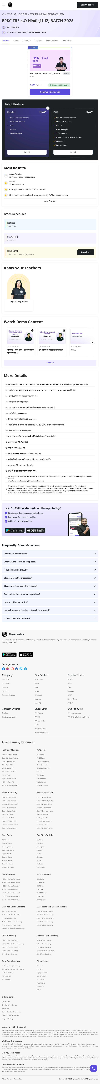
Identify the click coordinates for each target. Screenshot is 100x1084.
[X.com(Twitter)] (21, 668)
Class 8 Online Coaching (45, 925)
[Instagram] (7, 668)
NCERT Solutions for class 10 (11, 893)
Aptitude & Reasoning (44, 807)
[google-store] (9, 654)
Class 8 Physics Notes (9, 807)
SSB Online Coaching (44, 947)
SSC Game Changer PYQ (10, 785)
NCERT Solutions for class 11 (11, 896)
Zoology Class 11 (42, 818)
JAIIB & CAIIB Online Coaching (12, 922)
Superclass (5, 1008)
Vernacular (40, 986)
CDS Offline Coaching (44, 954)
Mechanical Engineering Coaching (13, 969)
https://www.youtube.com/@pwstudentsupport (26, 481)
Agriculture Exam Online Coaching (13, 929)
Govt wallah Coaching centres (11, 1012)
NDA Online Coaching (44, 940)
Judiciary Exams (7, 860)
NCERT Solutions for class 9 (11, 889)
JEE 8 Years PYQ (7, 765)
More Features (50, 201)
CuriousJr (40, 857)
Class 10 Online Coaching (45, 918)
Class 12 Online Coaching (45, 911)
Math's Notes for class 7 (9, 801)
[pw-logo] (4, 634)
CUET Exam (40, 889)
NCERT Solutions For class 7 (11, 882)
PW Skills (40, 843)
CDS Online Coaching (44, 944)
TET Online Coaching (9, 918)
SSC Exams (5, 840)
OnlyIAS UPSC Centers (9, 1005)
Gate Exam (40, 879)
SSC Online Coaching (9, 911)
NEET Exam (40, 886)
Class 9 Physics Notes (9, 821)
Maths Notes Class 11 (43, 814)
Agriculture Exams (8, 867)
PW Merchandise (42, 785)
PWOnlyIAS (40, 847)
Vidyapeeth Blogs (8, 1019)
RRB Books (40, 772)
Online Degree (41, 976)
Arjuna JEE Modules (8, 761)
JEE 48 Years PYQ (7, 768)
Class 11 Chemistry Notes (45, 811)
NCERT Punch (6, 775)
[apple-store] (26, 654)
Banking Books (41, 779)
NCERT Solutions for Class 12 (11, 900)
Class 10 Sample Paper (9, 755)
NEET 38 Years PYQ (8, 782)
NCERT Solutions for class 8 (11, 886)
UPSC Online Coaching (9, 940)
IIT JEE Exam (41, 882)
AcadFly (39, 860)
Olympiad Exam (42, 973)
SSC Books (40, 775)
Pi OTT (39, 990)
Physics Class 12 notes (44, 821)
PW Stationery (41, 782)
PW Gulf (39, 850)
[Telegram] (25, 668)
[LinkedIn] (16, 668)
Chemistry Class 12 (43, 825)
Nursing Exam (41, 900)
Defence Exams (7, 857)
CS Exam (39, 969)
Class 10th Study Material (10, 758)
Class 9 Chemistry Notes (10, 825)
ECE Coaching (6, 976)
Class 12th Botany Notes (44, 828)
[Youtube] (12, 668)
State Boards (41, 983)
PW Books (40, 864)
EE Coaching (6, 979)
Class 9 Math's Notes (8, 818)
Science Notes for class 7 (10, 804)
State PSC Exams (7, 864)
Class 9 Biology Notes (9, 828)
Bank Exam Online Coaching (11, 915)
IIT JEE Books (41, 758)
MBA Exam (40, 896)
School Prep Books (43, 761)
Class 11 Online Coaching (45, 915)
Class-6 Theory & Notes (9, 797)
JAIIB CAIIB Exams (8, 850)
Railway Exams (6, 854)
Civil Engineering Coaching (11, 966)
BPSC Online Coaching (9, 954)
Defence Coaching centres (10, 1015)
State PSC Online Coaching (11, 947)
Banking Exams (7, 843)
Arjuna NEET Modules (9, 779)
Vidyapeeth (6, 1002)
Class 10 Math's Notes (44, 797)
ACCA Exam (40, 979)
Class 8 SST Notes (8, 814)
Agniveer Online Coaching (45, 951)
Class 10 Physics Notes (44, 804)
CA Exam (39, 966)
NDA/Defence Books (43, 768)
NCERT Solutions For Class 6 (11, 879)
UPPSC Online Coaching (10, 951)
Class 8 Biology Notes (9, 811)
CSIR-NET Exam (42, 893)
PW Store (40, 840)
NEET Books (40, 755)
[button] (27, 132)
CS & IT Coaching (7, 973)
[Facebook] (3, 668)
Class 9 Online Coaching (45, 922)
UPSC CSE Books (42, 765)
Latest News (41, 867)
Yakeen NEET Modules (9, 772)
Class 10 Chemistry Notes (45, 801)
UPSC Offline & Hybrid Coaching (13, 944)
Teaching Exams (7, 847)
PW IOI (39, 854)
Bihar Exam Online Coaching (11, 925)
